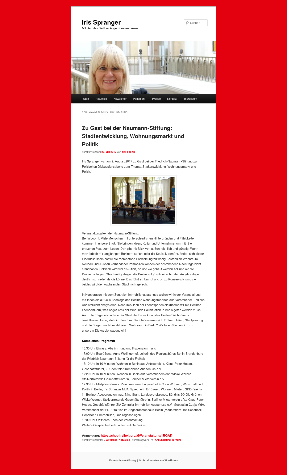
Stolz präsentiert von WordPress (158, 460)
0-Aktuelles (110, 440)
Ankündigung (163, 440)
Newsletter (120, 99)
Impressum (190, 99)
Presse (156, 99)
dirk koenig (128, 152)
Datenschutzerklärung (122, 460)
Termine (177, 440)
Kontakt (172, 99)
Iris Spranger (101, 21)
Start (86, 99)
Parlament (139, 99)
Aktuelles (101, 99)
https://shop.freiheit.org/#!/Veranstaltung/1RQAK (136, 435)
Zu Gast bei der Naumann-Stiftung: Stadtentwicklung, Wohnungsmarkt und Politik (133, 136)
